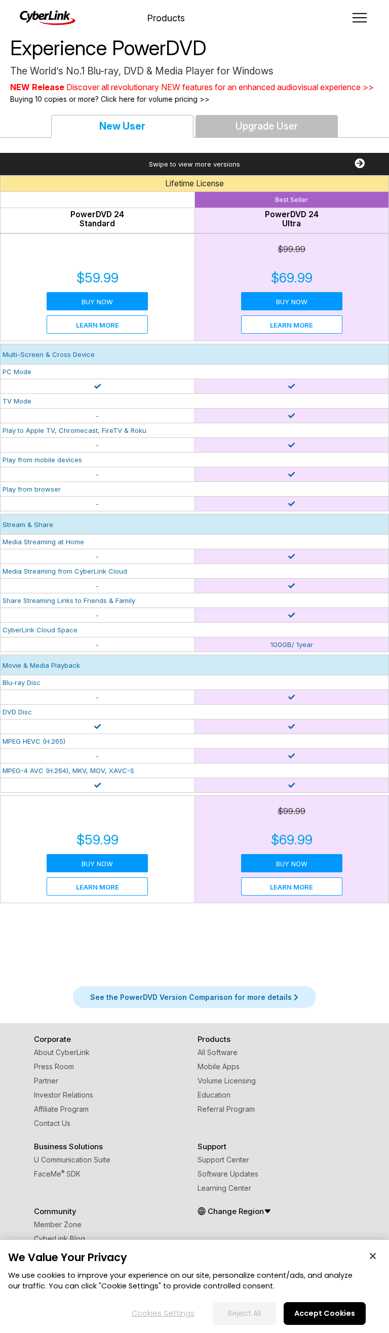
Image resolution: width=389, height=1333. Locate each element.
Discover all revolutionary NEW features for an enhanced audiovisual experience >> (220, 87)
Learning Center (224, 1188)
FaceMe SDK (57, 1173)
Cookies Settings (163, 1313)
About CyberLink (62, 1052)
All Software (218, 1052)
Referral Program (226, 1109)
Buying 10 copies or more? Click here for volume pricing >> (110, 99)
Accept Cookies (324, 1313)
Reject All (244, 1313)
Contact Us (52, 1123)
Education (214, 1094)
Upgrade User (267, 126)
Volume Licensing (227, 1080)
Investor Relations (63, 1094)
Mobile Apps (219, 1066)
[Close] (373, 1256)
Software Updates (228, 1173)
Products (166, 18)
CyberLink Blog (59, 1238)
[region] (194, 1286)
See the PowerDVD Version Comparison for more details (192, 997)
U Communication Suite (72, 1159)
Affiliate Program (61, 1109)
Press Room (54, 1066)
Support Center (223, 1159)
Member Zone (58, 1224)
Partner (46, 1080)
